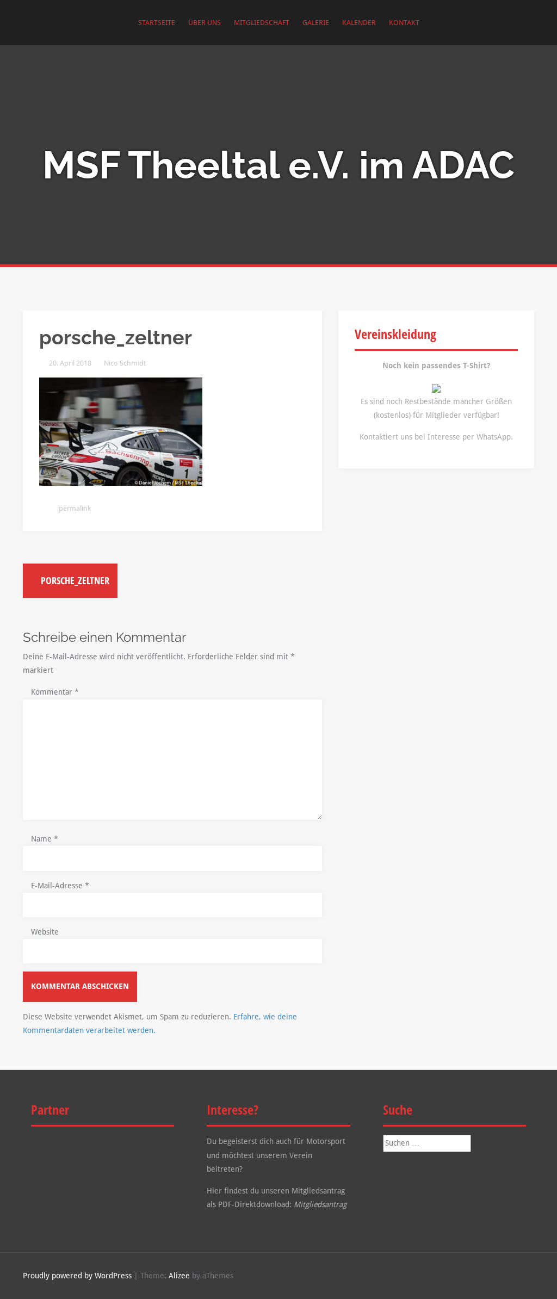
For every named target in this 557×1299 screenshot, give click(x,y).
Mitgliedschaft (261, 22)
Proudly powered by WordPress (77, 1275)
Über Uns (204, 22)
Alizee (179, 1275)
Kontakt (404, 22)
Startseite (156, 22)
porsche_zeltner (74, 580)
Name (44, 838)
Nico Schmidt (125, 363)
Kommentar (55, 692)
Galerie (315, 22)
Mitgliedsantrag (320, 1204)
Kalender (359, 22)
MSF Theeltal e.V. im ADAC (278, 165)
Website (45, 931)
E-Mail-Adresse (60, 885)
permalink (74, 508)
